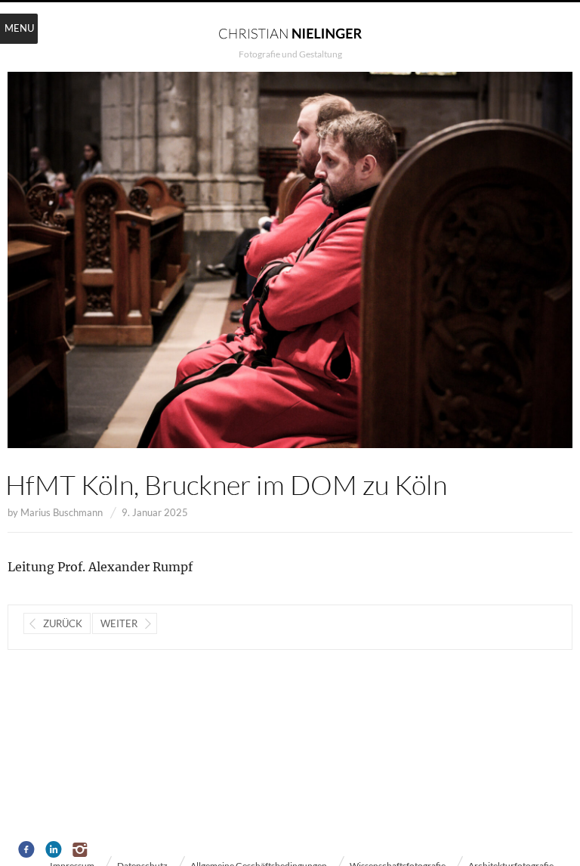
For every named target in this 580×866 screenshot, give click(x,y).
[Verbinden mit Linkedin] (54, 850)
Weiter (118, 623)
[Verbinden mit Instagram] (81, 850)
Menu (19, 28)
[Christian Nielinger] (290, 32)
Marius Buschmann (61, 512)
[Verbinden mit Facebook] (27, 850)
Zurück (62, 623)
